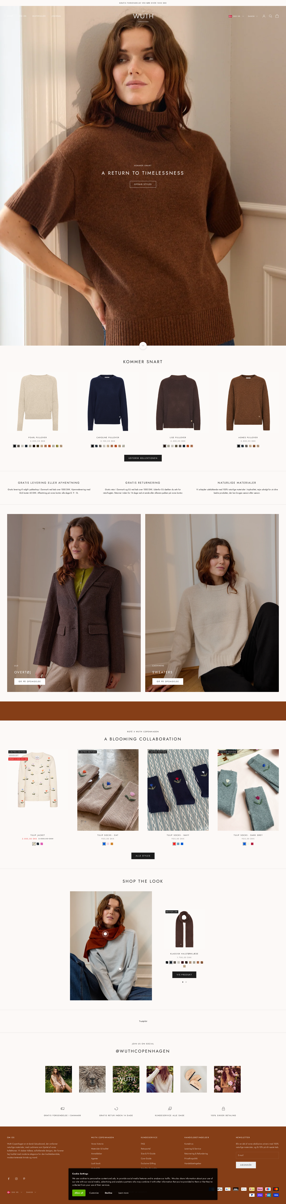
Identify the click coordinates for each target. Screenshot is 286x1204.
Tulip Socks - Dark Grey (248, 835)
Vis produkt (184, 974)
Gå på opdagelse (30, 681)
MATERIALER (39, 16)
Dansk (251, 16)
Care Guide (146, 1158)
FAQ (143, 1143)
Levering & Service (192, 1148)
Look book (95, 1163)
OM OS (23, 16)
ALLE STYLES (143, 855)
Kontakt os (188, 1143)
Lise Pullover (178, 437)
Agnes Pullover (248, 437)
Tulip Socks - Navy (178, 835)
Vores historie (97, 1143)
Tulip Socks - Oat (107, 835)
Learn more (123, 1192)
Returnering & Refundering (196, 1153)
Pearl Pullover (37, 437)
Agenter (94, 1158)
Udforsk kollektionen (143, 458)
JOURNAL (56, 16)
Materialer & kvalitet (99, 1148)
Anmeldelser (96, 1153)
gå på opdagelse (168, 681)
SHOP (10, 16)
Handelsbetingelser (192, 1163)
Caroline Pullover (108, 437)
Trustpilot (143, 1021)
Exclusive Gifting (148, 1163)
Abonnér (246, 1165)
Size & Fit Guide (148, 1153)
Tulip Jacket (38, 835)
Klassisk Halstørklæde (184, 953)
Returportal (145, 1148)
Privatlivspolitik (191, 1158)
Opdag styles (143, 184)
